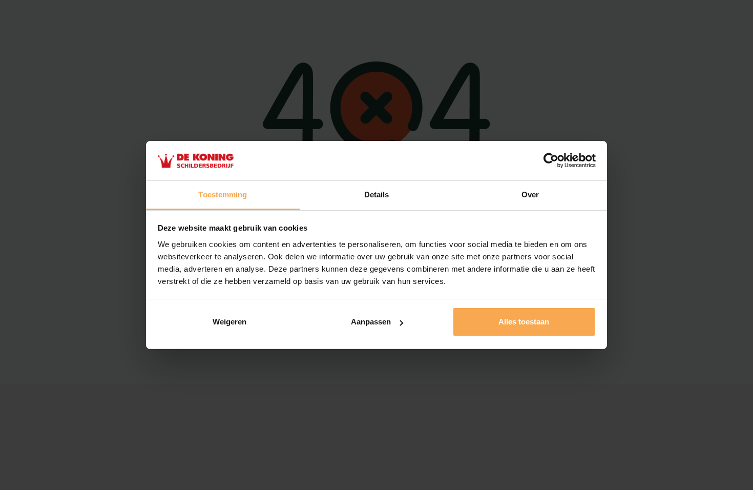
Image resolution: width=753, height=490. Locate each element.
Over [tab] (530, 194)
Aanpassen (371, 321)
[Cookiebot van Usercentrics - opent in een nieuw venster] (551, 161)
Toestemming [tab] (222, 194)
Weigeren (229, 321)
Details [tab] (376, 194)
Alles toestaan (523, 321)
